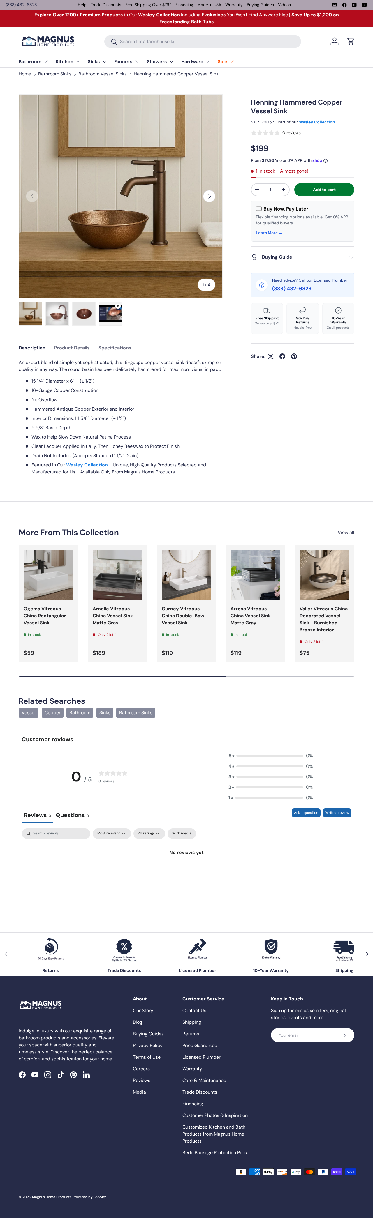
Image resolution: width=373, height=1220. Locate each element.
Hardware (192, 62)
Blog (137, 1022)
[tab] (32, 347)
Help (82, 4)
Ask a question (306, 812)
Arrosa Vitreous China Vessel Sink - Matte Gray (253, 616)
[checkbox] (182, 833)
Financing (184, 4)
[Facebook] (344, 5)
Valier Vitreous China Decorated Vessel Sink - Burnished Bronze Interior (324, 619)
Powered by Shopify (89, 1197)
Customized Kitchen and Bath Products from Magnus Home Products (213, 1134)
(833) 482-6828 (21, 4)
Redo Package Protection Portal (216, 1153)
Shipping (191, 1022)
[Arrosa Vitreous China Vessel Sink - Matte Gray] (255, 575)
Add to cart (324, 189)
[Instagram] (354, 5)
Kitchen (64, 62)
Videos (284, 4)
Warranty (234, 4)
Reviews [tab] (37, 815)
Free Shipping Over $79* (148, 4)
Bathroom (30, 62)
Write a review (337, 812)
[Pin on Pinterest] (294, 356)
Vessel (29, 713)
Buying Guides (260, 4)
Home (25, 74)
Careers (141, 1069)
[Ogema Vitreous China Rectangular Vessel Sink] (48, 575)
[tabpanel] (121, 417)
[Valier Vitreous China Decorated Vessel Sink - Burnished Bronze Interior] (324, 575)
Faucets (123, 62)
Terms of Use (147, 1057)
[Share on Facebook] (282, 356)
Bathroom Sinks (54, 74)
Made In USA (209, 4)
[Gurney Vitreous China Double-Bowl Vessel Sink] (187, 575)
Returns (190, 1034)
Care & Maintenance (204, 1080)
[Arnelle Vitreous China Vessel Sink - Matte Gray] (117, 575)
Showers (157, 62)
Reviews (141, 1080)
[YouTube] (364, 5)
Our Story (143, 1010)
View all (346, 532)
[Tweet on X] (271, 356)
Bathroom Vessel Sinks (102, 74)
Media (139, 1092)
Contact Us (194, 1010)
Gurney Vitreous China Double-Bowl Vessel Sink (183, 616)
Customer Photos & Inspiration (215, 1115)
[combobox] (202, 41)
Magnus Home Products (51, 1197)
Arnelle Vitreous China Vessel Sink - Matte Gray (115, 616)
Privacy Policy (148, 1045)
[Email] (334, 5)
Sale (222, 62)
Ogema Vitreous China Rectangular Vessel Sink (45, 616)
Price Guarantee (199, 1045)
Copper (53, 713)
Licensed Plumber (201, 1057)
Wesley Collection (317, 122)
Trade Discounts (106, 4)
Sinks (94, 62)
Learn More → (269, 232)
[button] (350, 41)
